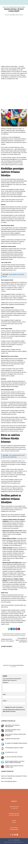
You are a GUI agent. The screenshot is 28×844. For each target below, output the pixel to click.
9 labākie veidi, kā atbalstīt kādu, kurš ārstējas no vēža (14, 766)
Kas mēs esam (14, 827)
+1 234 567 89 (14, 808)
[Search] (26, 2)
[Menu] (2, 2)
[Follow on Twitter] (15, 835)
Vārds (4, 694)
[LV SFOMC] (14, 2)
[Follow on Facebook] (10, 835)
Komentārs (5, 682)
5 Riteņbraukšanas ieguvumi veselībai (14, 747)
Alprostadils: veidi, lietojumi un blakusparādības (13, 665)
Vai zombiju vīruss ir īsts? (11, 752)
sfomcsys (21, 14)
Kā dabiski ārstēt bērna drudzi (12, 738)
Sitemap (14, 820)
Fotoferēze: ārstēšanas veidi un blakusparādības (12, 730)
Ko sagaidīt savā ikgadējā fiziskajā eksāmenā (16, 743)
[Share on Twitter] (14, 629)
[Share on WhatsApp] (9, 629)
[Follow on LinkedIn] (17, 835)
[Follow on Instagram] (13, 835)
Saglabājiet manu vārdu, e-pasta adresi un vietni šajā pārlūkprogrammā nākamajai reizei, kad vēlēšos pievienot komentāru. (14, 709)
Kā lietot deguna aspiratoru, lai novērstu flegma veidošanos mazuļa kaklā (14, 762)
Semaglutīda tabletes (11, 781)
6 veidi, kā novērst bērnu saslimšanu (13, 756)
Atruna (14, 822)
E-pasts (5, 700)
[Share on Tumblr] (19, 629)
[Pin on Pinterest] (16, 629)
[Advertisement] (14, 50)
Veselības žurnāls (21, 7)
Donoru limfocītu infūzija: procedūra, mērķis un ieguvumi (15, 735)
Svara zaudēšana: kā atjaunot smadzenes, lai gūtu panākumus (21, 640)
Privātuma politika (14, 829)
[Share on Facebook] (11, 629)
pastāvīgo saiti (17, 635)
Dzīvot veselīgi (6, 7)
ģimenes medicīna (13, 7)
